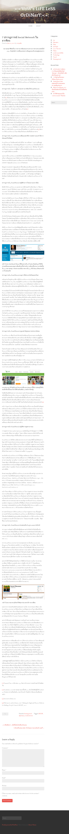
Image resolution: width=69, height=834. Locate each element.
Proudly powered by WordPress (10, 825)
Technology (56, 55)
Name (4, 770)
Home (30, 26)
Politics (55, 51)
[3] (38, 129)
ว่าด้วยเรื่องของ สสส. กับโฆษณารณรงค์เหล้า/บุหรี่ (28, 728)
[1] (6, 98)
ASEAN (40, 714)
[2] (27, 109)
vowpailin (19, 43)
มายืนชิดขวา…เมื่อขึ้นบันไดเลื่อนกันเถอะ (15, 725)
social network (29, 716)
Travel (55, 57)
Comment (5, 748)
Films (54, 44)
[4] (43, 402)
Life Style (55, 47)
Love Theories (57, 49)
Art (54, 40)
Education (55, 42)
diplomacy (21, 716)
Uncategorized (28, 714)
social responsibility (58, 53)
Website (4, 786)
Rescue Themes (32, 825)
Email (4, 778)
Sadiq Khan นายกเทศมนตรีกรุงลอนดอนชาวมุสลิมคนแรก (58, 83)
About (38, 26)
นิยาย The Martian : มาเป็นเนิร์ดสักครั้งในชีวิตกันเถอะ (59, 89)
